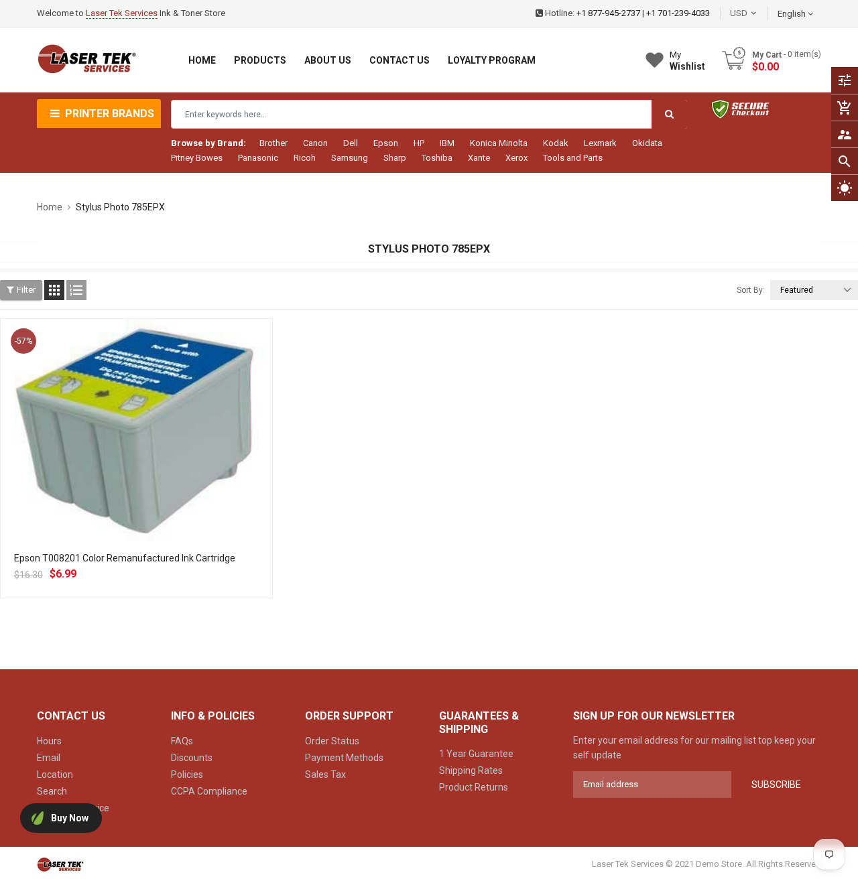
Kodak (555, 143)
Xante (479, 158)
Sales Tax (325, 774)
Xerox (516, 158)
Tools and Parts (573, 158)
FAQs (182, 741)
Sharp (394, 158)
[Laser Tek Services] (60, 864)
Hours (49, 741)
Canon (315, 143)
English (793, 14)
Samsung (349, 158)
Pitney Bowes (197, 158)
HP (419, 143)
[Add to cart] (136, 477)
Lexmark (600, 143)
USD (759, 13)
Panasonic (258, 158)
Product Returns (473, 787)
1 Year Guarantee (476, 753)
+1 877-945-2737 (608, 13)
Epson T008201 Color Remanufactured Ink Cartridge (124, 558)
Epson (385, 143)
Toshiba (437, 158)
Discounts (191, 757)
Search (52, 791)
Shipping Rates (471, 770)
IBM (447, 143)
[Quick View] (165, 477)
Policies (187, 774)
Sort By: (751, 290)
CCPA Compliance (209, 791)
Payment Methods (344, 757)
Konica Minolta (499, 143)
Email (48, 757)
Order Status (332, 741)
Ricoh (305, 158)
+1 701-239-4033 (678, 13)
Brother (273, 143)
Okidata (647, 143)
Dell (350, 143)
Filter (26, 290)
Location (55, 774)
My (687, 61)
